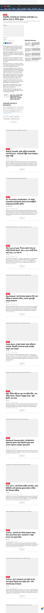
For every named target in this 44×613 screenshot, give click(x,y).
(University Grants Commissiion (12, 499)
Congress (11, 116)
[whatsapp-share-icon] (4, 43)
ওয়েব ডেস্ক (4, 39)
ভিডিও (10, 8)
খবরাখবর (5, 8)
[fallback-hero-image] (28, 44)
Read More (22, 169)
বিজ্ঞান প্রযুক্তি (24, 8)
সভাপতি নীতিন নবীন (26, 404)
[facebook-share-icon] (7, 43)
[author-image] (6, 206)
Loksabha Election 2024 (15, 118)
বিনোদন (39, 8)
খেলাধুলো (28, 8)
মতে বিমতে (13, 8)
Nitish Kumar (17, 116)
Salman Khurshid (6, 118)
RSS (7, 116)
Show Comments (13, 122)
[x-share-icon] (5, 43)
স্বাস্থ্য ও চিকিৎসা (34, 8)
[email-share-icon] (11, 43)
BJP (4, 116)
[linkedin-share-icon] (9, 43)
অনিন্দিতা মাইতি (10, 206)
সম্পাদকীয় (18, 8)
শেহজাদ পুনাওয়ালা (25, 450)
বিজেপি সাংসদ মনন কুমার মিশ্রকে (27, 592)
